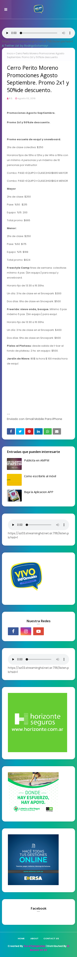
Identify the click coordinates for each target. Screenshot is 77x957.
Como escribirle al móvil (40, 476)
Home (21, 938)
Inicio (10, 53)
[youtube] (38, 631)
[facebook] (13, 631)
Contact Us (51, 938)
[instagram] (26, 631)
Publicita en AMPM (36, 460)
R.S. (11, 98)
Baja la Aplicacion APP (38, 492)
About (34, 938)
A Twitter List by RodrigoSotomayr (25, 46)
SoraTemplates (34, 946)
